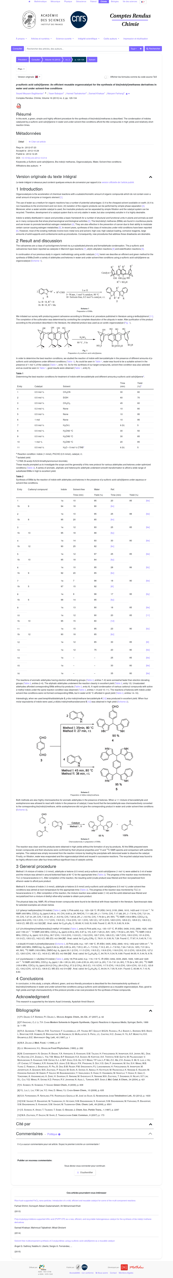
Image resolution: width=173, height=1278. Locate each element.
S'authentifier (86, 1172)
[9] (142, 248)
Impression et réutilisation (135, 38)
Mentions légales (126, 1272)
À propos (20, 38)
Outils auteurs (110, 38)
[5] (60, 227)
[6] (17, 230)
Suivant (92, 59)
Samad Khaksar (96, 93)
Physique (68, 1)
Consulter (17, 48)
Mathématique (40, 1)
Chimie (104, 1)
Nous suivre (102, 1272)
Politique (52, 1134)
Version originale (26, 76)
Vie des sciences (130, 1)
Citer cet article (38, 141)
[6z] (147, 567)
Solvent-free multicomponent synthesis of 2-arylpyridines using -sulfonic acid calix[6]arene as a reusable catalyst (64, 1240)
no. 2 (67, 59)
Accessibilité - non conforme (81, 1272)
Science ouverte (64, 38)
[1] (61, 197)
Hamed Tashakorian (76, 93)
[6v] (112, 506)
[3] (89, 221)
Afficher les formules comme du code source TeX (133, 76)
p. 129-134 (79, 59)
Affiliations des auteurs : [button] (27, 165)
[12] (112, 620)
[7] (85, 248)
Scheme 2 (122, 701)
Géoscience (81, 1)
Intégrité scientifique (88, 38)
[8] (113, 248)
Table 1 (70, 361)
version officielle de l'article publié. (118, 182)
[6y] (112, 532)
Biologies (115, 1)
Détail (21, 141)
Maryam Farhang (115, 93)
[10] (97, 254)
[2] (143, 205)
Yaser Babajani (56, 93)
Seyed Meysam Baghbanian (29, 93)
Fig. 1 (127, 322)
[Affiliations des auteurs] (127, 94)
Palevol (93, 1)
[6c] (112, 546)
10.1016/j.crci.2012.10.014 (34, 157)
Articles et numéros (40, 38)
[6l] (112, 586)
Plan (20, 68)
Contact (113, 1272)
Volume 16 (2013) (52, 59)
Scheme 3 (21, 809)
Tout (133, 48)
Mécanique (55, 1)
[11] (151, 316)
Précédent (22, 59)
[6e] (148, 500)
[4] (73, 224)
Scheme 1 (36, 260)
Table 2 (30, 467)
